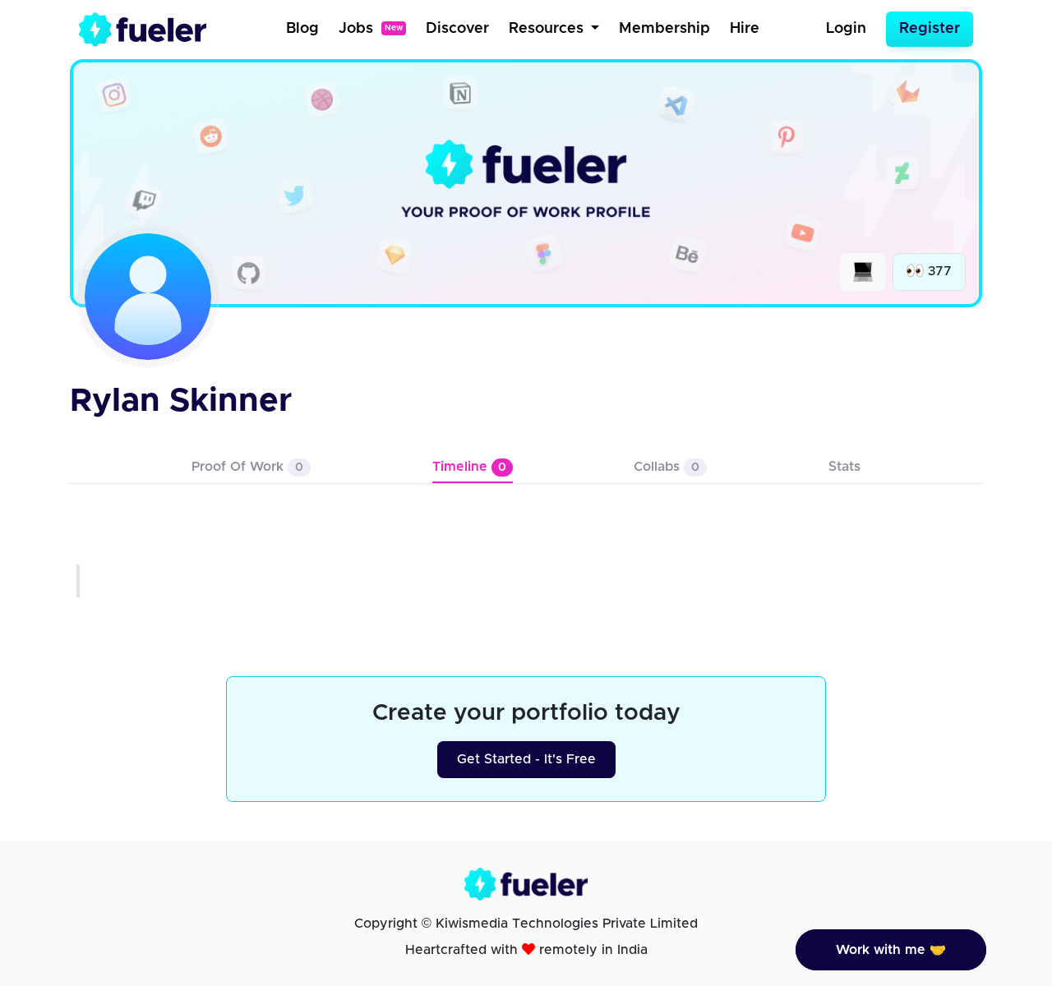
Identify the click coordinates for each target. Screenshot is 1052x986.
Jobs (371, 28)
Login (846, 28)
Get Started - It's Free (526, 759)
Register (929, 28)
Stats (844, 466)
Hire (744, 28)
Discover (457, 28)
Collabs (666, 466)
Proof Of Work (247, 466)
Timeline (469, 466)
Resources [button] (548, 28)
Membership (664, 28)
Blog (302, 28)
